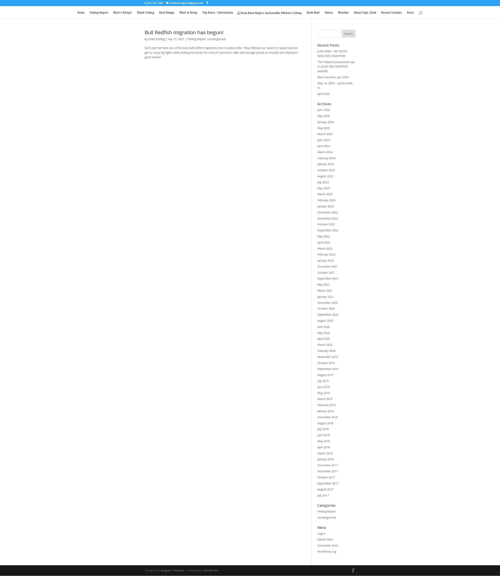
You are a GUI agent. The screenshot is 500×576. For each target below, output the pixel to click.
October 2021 (326, 272)
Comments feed (327, 545)
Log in (321, 533)
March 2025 (324, 134)
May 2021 (323, 284)
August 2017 (325, 489)
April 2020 (323, 339)
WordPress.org (326, 551)
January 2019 (325, 411)
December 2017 (327, 465)
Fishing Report (99, 12)
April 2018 (323, 447)
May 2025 (323, 128)
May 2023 (323, 188)
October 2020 (326, 308)
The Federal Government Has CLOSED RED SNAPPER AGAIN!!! (336, 66)
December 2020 (327, 303)
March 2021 (324, 290)
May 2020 (323, 333)
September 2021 (327, 278)
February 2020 (326, 351)
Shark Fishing (145, 12)
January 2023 (325, 206)
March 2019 (324, 399)
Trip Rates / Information (217, 12)
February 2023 (326, 200)
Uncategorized (216, 39)
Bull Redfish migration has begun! (184, 32)
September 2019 (327, 369)
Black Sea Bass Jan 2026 (332, 77)
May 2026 (323, 116)
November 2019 (327, 357)
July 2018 (323, 429)
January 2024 (325, 164)
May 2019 (323, 393)
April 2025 (323, 94)
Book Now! (313, 12)
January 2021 (325, 296)
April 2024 (323, 146)
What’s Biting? (122, 12)
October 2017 (326, 477)
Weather (343, 12)
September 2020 (327, 314)
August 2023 (325, 176)
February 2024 (326, 158)
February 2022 (326, 254)
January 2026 (325, 122)
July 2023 (323, 182)
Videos (329, 12)
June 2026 (323, 110)
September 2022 (327, 230)
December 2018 (327, 417)
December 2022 (327, 212)
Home (81, 12)
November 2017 (327, 471)
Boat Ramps (166, 12)
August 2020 (325, 321)
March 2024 (324, 152)
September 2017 (327, 483)
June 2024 (323, 140)
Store (410, 12)
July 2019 (323, 381)
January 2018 (325, 459)
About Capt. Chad (365, 12)
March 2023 (324, 194)
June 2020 (323, 327)
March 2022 (324, 248)
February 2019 (326, 405)
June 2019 (323, 387)
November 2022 (327, 218)
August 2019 (325, 375)
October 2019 (326, 363)
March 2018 (324, 453)
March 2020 (324, 345)
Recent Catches (391, 12)
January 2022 (325, 260)
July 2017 (323, 495)
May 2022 (323, 236)
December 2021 (327, 266)
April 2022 (323, 242)
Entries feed (324, 539)
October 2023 (326, 170)
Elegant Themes (172, 570)
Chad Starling (156, 39)
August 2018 (325, 423)
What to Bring (188, 12)
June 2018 (323, 435)
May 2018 (323, 441)
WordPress (210, 570)
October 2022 (326, 224)
